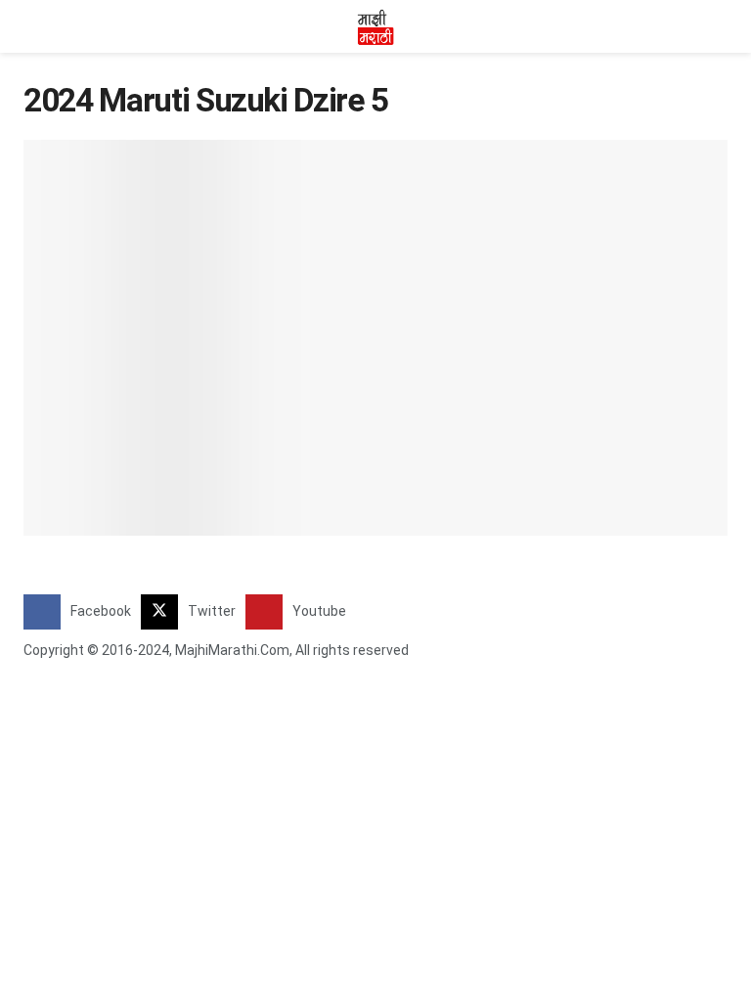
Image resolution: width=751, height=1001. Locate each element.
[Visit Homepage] (375, 26)
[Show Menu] (31, 26)
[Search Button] (719, 26)
